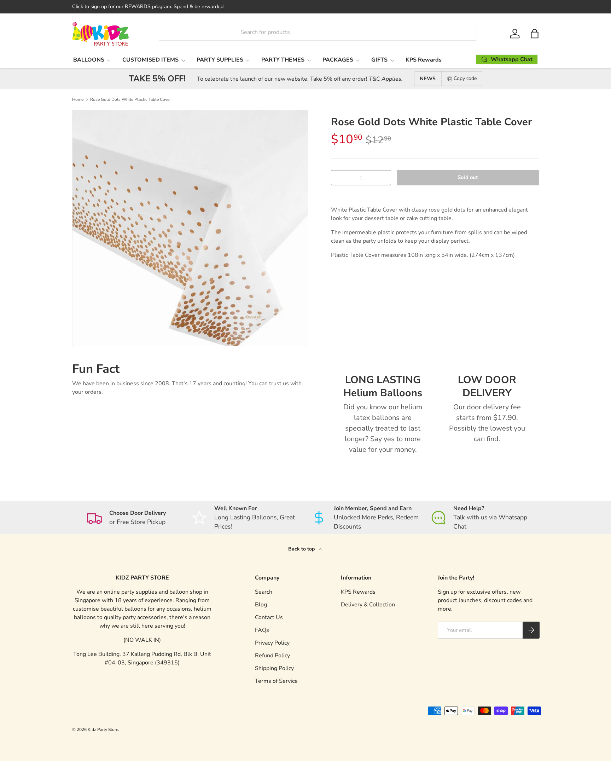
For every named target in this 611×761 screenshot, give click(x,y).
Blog (261, 605)
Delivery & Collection (368, 605)
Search (263, 592)
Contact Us (269, 617)
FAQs (262, 630)
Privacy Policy (272, 643)
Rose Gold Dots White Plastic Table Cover (130, 99)
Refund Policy (272, 655)
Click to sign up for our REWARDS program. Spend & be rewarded (147, 6)
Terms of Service (276, 681)
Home (77, 99)
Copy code (465, 78)
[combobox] (317, 32)
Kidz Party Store (103, 729)
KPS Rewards (424, 60)
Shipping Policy (274, 668)
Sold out (468, 177)
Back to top (302, 549)
